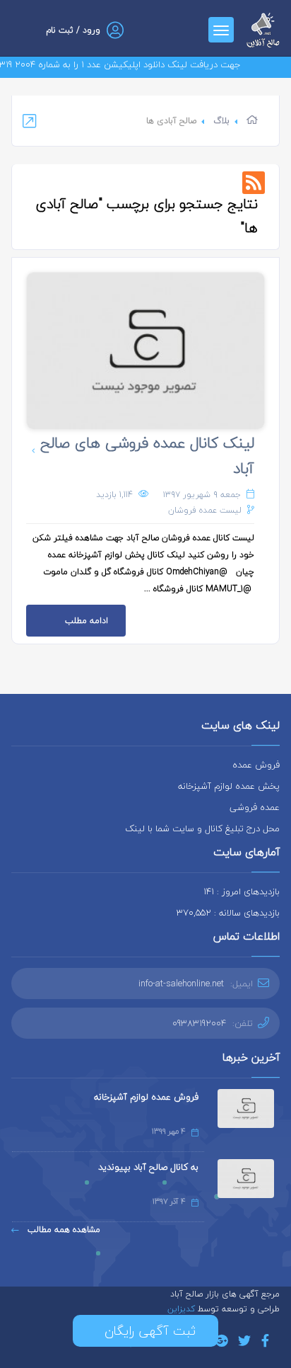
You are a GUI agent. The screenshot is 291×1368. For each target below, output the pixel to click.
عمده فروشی (255, 807)
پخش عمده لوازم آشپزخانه (229, 786)
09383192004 (199, 1023)
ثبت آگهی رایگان (146, 1331)
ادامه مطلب (86, 620)
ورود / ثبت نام (73, 30)
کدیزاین (182, 1308)
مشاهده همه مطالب (62, 1229)
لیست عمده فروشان (205, 510)
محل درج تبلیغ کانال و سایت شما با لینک (202, 828)
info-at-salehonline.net (181, 983)
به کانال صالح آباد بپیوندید (148, 1167)
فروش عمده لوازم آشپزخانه (146, 1097)
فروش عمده (256, 765)
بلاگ (221, 120)
